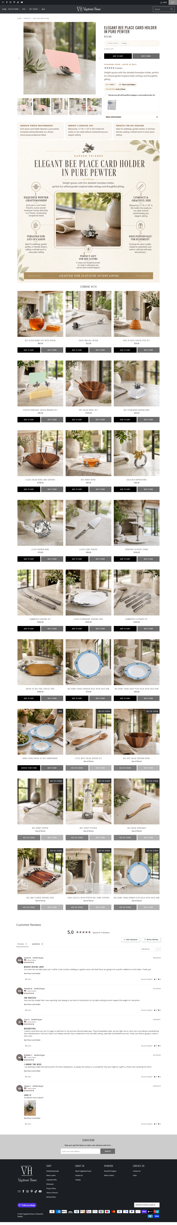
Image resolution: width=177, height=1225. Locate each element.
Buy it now (146, 56)
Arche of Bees (120, 89)
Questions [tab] (36, 944)
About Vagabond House (83, 1171)
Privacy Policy (51, 1188)
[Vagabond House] (88, 9)
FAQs (135, 1175)
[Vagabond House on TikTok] (18, 2)
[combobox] (164, 9)
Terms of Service (52, 1193)
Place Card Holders (129, 85)
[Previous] (19, 58)
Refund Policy (51, 1197)
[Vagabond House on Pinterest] (14, 2)
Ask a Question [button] (131, 939)
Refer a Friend (109, 1175)
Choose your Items (29, 768)
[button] (14, 9)
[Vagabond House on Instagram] (10, 2)
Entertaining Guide (52, 1171)
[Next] (100, 58)
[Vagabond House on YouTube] (22, 2)
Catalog (77, 1180)
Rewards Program (110, 1171)
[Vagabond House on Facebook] (7, 2)
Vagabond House (28, 1214)
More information (113, 117)
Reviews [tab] (20, 944)
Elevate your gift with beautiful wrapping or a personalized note (131, 95)
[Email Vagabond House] (3, 2)
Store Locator (51, 1175)
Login (165, 2)
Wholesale (50, 1184)
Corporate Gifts (51, 1180)
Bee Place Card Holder (32, 973)
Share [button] (29, 979)
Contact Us (79, 1175)
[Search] (172, 9)
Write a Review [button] (152, 939)
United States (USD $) (145, 1205)
